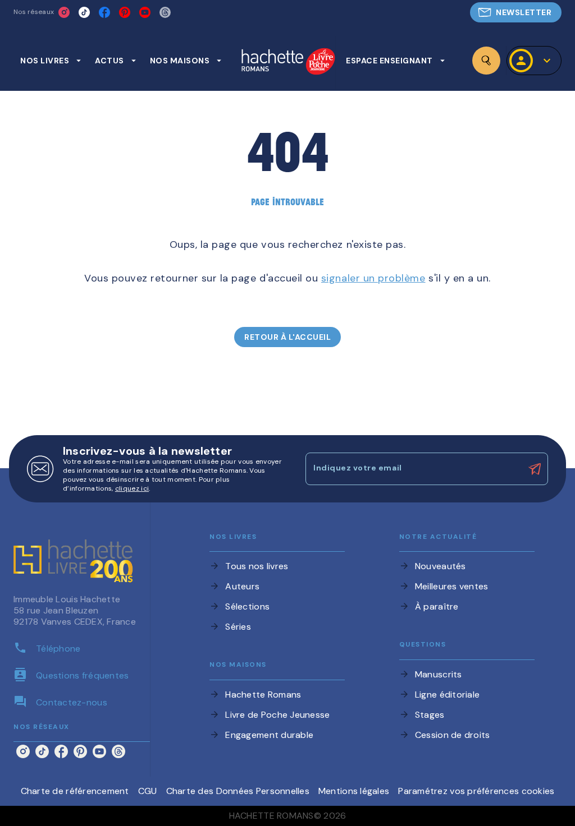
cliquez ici (132, 488)
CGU (147, 791)
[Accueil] (288, 62)
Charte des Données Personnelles (237, 791)
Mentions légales (353, 791)
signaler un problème (373, 278)
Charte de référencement (75, 791)
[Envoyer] (534, 469)
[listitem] (64, 12)
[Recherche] (486, 61)
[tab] (50, 60)
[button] (516, 12)
